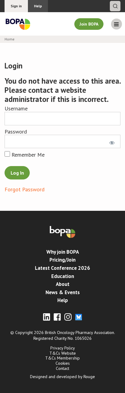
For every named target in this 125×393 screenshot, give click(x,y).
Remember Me (27, 154)
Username (16, 108)
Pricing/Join (62, 259)
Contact (62, 368)
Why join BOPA (62, 252)
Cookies (63, 363)
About (62, 284)
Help (38, 6)
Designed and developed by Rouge (62, 376)
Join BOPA (88, 24)
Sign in (16, 6)
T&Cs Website (62, 353)
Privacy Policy (62, 348)
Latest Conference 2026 (62, 268)
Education (62, 276)
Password (16, 131)
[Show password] (110, 141)
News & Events (63, 292)
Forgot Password (25, 189)
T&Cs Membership (62, 358)
